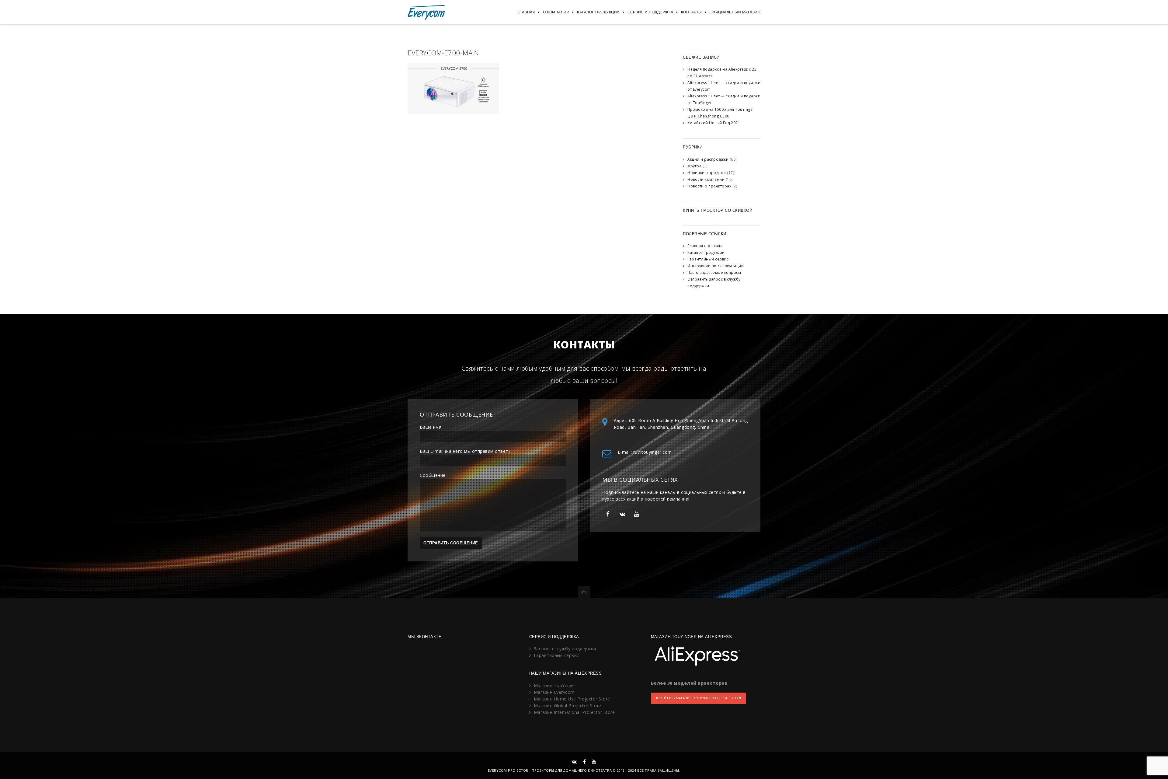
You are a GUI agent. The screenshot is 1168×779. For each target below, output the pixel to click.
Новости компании (706, 179)
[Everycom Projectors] (427, 12)
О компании (556, 12)
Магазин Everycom (554, 692)
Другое (694, 166)
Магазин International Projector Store (574, 712)
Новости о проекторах (709, 186)
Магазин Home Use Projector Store (572, 699)
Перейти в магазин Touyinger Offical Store (698, 698)
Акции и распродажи (707, 159)
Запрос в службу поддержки (565, 648)
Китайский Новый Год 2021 (713, 122)
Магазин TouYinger (554, 685)
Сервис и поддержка (650, 12)
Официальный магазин (735, 12)
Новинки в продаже (706, 172)
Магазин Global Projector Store (567, 705)
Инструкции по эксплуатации (715, 265)
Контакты (691, 12)
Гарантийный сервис (707, 259)
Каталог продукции (598, 12)
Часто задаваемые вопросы (714, 272)
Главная (526, 12)
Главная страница (704, 245)
